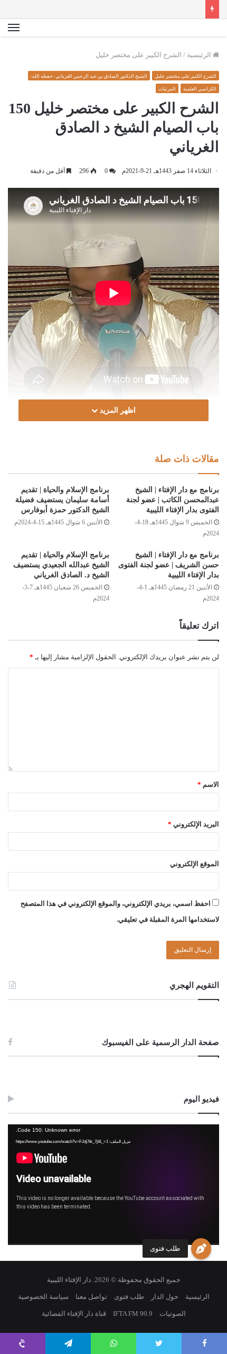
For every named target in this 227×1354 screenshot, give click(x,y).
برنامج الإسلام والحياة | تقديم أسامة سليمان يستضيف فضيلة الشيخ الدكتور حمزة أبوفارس (62, 500)
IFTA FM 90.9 (133, 1313)
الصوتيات (172, 1313)
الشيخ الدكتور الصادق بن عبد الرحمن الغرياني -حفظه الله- (89, 76)
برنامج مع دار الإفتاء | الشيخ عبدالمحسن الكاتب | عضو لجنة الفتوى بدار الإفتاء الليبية (172, 500)
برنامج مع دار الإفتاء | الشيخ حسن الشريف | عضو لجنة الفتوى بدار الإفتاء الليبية (168, 565)
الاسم (208, 784)
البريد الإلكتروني (193, 824)
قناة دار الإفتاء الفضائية (74, 1313)
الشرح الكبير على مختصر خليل (139, 55)
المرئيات (167, 89)
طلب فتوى (165, 1248)
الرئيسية (200, 55)
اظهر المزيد (117, 410)
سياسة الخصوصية (43, 1297)
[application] (113, 1184)
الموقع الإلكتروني (194, 864)
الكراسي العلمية (199, 89)
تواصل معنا (91, 1297)
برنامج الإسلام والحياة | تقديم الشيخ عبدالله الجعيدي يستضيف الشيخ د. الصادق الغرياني (61, 565)
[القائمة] (14, 28)
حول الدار (164, 1297)
